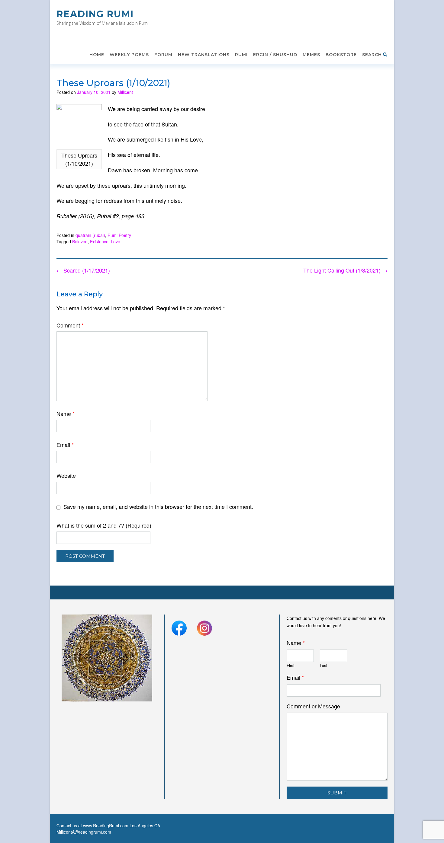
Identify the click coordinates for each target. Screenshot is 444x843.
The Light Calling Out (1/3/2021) (345, 270)
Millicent (125, 92)
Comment (70, 325)
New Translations (204, 54)
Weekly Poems (129, 54)
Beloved (80, 241)
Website (66, 475)
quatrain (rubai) (90, 235)
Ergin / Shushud (275, 54)
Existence (99, 241)
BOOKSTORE (341, 54)
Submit (336, 793)
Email (65, 445)
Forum (163, 54)
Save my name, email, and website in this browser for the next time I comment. (158, 506)
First (290, 665)
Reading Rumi (95, 14)
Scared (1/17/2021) (83, 270)
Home (96, 54)
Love (115, 241)
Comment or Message (313, 706)
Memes (311, 54)
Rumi (241, 54)
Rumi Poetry (119, 235)
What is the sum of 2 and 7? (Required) (103, 525)
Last (323, 665)
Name (65, 413)
